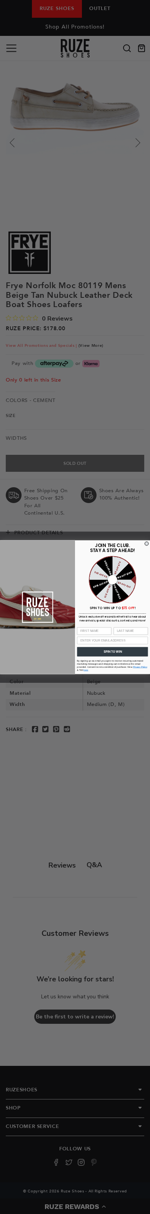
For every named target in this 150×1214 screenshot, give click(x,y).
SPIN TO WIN (112, 651)
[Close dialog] (146, 543)
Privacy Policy (140, 666)
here (85, 670)
